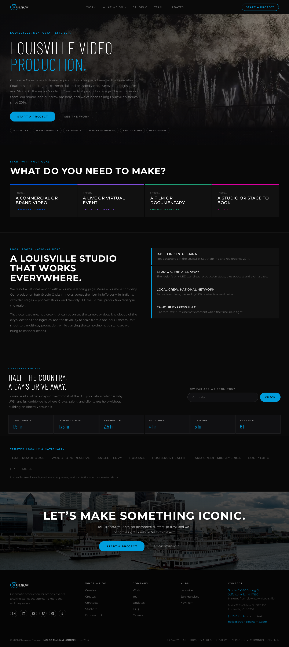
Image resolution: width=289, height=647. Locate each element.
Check (270, 397)
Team (158, 7)
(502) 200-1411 (245, 616)
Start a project (260, 7)
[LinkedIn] (23, 613)
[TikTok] (62, 613)
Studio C (140, 7)
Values (206, 640)
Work (91, 7)
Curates (90, 590)
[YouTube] (33, 613)
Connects (91, 602)
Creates (90, 596)
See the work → (79, 116)
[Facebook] (52, 613)
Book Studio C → (169, 546)
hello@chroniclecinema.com (247, 621)
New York (186, 602)
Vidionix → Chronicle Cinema (255, 640)
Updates (176, 7)
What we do (113, 7)
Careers (138, 615)
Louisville (186, 590)
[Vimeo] (43, 613)
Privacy (173, 640)
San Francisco (189, 596)
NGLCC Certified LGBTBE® (60, 640)
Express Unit (93, 615)
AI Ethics (190, 640)
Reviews (222, 640)
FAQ (136, 609)
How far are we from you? (211, 389)
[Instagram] (13, 613)
